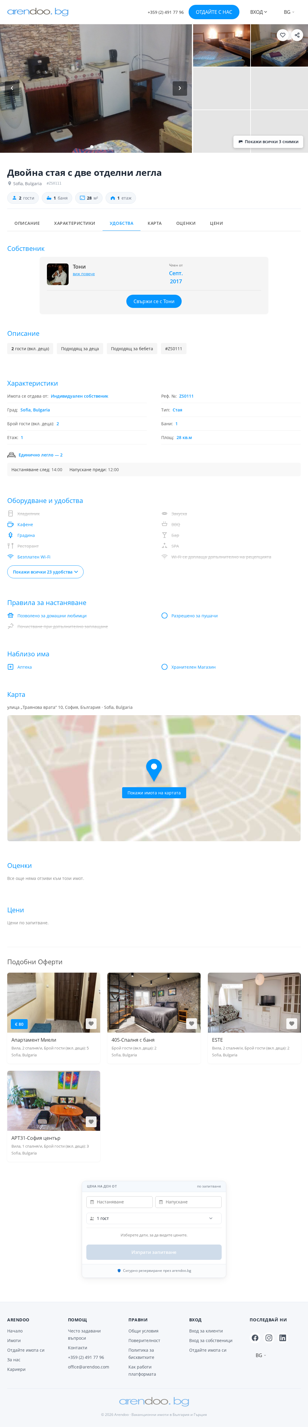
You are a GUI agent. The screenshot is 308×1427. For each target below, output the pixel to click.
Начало (15, 1331)
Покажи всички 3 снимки (271, 141)
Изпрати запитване (154, 1252)
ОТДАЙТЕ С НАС (214, 12)
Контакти (77, 1347)
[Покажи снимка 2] (221, 45)
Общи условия (143, 1331)
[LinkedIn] (282, 1337)
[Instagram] (268, 1337)
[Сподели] (297, 35)
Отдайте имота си (26, 1350)
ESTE (217, 1040)
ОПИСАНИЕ (27, 223)
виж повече (84, 273)
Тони (79, 266)
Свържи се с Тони (154, 301)
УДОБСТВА (121, 223)
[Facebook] (255, 1337)
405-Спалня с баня (133, 1040)
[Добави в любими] (283, 35)
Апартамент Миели (33, 1040)
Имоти (14, 1340)
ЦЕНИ (216, 223)
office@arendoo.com (88, 1367)
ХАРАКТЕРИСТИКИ (74, 223)
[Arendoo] (37, 12)
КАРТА (155, 223)
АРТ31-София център (35, 1138)
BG (287, 12)
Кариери (16, 1369)
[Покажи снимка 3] (279, 45)
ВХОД (256, 12)
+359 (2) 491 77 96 (86, 1357)
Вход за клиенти (206, 1331)
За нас (13, 1359)
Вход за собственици (211, 1340)
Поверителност (144, 1340)
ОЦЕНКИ (186, 223)
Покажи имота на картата (154, 793)
